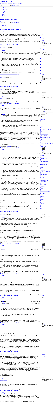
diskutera (3, 50)
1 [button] (40, 120)
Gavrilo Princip (44, 94)
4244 (44, 42)
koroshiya (5, 98)
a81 (4, 32)
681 (44, 96)
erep (42, 150)
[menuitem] (5, 9)
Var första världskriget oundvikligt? (8, 19)
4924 (44, 77)
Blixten (43, 51)
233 (44, 324)
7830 (44, 356)
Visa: (41, 113)
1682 (44, 152)
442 (44, 213)
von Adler (43, 40)
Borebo (43, 322)
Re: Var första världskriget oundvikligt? (10, 29)
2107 (44, 53)
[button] (4, 25)
